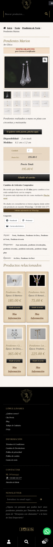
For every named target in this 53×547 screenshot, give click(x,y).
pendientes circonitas (10, 249)
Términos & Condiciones (15, 444)
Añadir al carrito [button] (14, 307)
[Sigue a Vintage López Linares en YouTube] (28, 530)
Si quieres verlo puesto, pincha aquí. (23, 132)
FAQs (8, 429)
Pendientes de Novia (31, 28)
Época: (9, 295)
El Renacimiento (42, 295)
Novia (17, 28)
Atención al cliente (12, 482)
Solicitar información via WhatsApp (27, 210)
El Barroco (17, 295)
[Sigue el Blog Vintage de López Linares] (32, 530)
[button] (45, 59)
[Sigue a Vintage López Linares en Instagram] (25, 530)
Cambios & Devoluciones (15, 448)
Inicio (9, 28)
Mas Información (14, 316)
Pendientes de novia (17, 239)
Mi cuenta (9, 542)
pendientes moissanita (26, 249)
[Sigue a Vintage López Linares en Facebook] (21, 530)
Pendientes (21, 235)
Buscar (26, 542)
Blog (7, 421)
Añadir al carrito (26, 177)
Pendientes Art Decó (28, 258)
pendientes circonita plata (36, 245)
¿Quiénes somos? (12, 414)
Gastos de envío (11, 460)
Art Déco (17, 258)
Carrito (41, 539)
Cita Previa (10, 417)
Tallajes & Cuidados (13, 425)
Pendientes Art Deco (33, 235)
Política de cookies (12, 456)
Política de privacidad (14, 452)
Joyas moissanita (21, 245)
